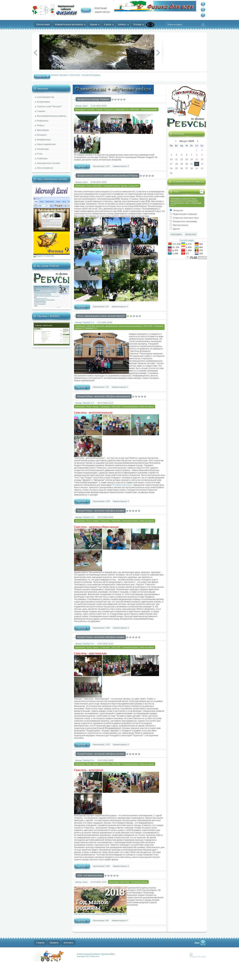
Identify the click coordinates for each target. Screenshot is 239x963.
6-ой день (90, 109)
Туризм (99, 109)
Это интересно (45, 168)
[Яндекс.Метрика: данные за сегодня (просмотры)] (198, 955)
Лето (88, 186)
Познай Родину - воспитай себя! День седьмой (100, 637)
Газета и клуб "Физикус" (49, 106)
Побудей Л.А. (88, 322)
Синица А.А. (109, 109)
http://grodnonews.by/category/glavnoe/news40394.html (100, 914)
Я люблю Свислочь (122, 485)
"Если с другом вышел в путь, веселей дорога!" (101, 316)
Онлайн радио (187, 240)
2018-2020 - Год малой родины (85, 75)
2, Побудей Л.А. (90, 328)
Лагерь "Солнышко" (101, 407)
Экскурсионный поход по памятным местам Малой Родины (107, 175)
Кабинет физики (59, 75)
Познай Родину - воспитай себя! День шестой (100, 754)
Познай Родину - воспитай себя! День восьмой (100, 510)
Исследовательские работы (51, 116)
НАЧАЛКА (90, 326)
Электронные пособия (48, 163)
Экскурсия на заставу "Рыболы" (93, 99)
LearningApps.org (45, 97)
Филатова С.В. (122, 109)
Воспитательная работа (130, 326)
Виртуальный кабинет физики (94, 954)
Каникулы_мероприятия (107, 326)
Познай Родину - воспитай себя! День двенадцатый (103, 396)
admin (84, 106)
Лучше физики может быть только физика (54, 956)
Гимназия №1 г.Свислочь (88, 956)
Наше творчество (46, 144)
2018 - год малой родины (89, 875)
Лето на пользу (146, 407)
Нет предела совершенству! (55, 10)
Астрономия (43, 102)
